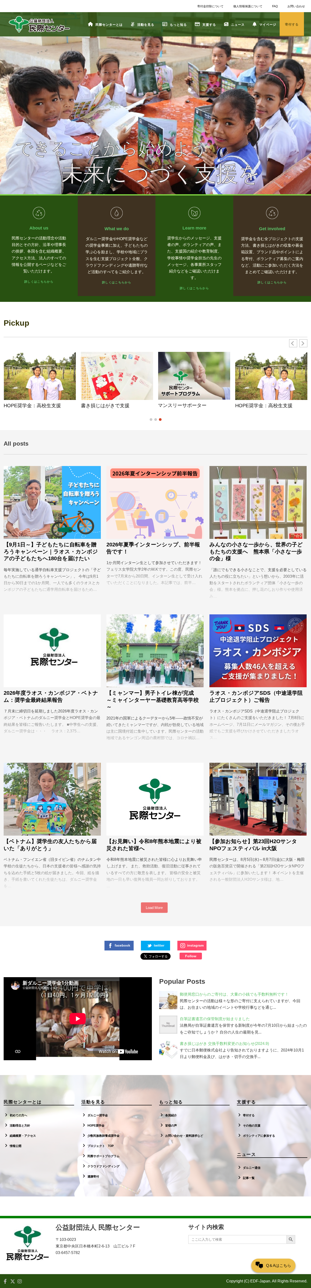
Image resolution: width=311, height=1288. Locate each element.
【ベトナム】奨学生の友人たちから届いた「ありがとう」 (50, 844)
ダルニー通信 (251, 1167)
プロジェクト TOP (100, 1146)
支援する (209, 24)
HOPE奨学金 (95, 1125)
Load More (154, 908)
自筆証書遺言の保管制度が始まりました (215, 1019)
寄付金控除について (210, 6)
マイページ (267, 24)
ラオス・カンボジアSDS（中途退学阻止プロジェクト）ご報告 (256, 696)
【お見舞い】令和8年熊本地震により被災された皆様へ (153, 844)
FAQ (275, 6)
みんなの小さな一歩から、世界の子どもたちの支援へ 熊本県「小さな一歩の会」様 (256, 551)
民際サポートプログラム (103, 1156)
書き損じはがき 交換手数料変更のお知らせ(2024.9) (224, 1044)
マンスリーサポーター (182, 405)
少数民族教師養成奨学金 (103, 1135)
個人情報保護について (247, 6)
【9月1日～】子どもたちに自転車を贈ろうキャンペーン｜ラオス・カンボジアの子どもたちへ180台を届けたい (51, 551)
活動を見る (145, 24)
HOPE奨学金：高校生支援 (32, 405)
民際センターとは (109, 24)
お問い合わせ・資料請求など (184, 1135)
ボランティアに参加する (259, 1135)
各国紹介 (171, 1115)
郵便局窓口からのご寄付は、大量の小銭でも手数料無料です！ (234, 994)
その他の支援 (251, 1125)
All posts (16, 443)
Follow (190, 956)
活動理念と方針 (20, 1125)
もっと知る (178, 24)
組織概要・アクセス (23, 1135)
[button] (303, 343)
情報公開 (15, 1146)
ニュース (238, 24)
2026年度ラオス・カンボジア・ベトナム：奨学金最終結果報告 (51, 696)
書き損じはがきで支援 (105, 405)
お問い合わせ (296, 6)
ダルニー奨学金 (97, 1115)
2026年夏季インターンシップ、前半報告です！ (153, 548)
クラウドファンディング (103, 1166)
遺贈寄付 (93, 1176)
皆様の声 (171, 1125)
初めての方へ (18, 1115)
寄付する (249, 1115)
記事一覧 (249, 1178)
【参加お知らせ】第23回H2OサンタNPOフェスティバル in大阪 (253, 844)
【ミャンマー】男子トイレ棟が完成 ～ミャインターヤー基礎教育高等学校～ (152, 700)
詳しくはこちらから (38, 281)
